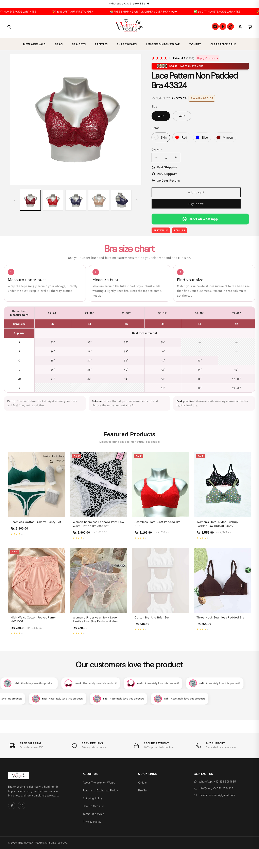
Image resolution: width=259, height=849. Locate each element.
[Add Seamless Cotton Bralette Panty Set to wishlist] (59, 465)
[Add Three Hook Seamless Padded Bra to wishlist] (245, 560)
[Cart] (249, 26)
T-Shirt (195, 44)
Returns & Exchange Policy (100, 790)
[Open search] (9, 26)
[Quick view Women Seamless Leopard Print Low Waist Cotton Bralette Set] (121, 457)
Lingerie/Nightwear (163, 44)
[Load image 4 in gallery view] (98, 200)
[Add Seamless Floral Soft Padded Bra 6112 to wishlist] (183, 465)
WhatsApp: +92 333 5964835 (217, 781)
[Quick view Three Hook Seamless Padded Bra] (245, 553)
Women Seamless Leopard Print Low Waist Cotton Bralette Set (98, 524)
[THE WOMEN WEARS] (129, 27)
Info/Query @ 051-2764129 (216, 788)
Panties (101, 44)
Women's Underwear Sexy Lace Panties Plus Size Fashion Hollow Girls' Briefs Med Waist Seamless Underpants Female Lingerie (96, 623)
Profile (142, 790)
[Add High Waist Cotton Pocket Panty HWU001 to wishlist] (59, 560)
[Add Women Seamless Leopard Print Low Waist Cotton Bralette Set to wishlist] (121, 465)
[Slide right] (137, 200)
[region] (129, 350)
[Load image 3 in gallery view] (75, 200)
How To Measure (93, 806)
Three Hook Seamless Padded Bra (220, 617)
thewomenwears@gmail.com (217, 795)
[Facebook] (222, 26)
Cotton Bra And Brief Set (152, 617)
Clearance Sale (223, 44)
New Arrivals (34, 44)
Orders (142, 782)
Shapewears (127, 44)
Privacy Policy (92, 821)
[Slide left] (14, 200)
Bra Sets (79, 44)
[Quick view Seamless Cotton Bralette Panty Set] (59, 457)
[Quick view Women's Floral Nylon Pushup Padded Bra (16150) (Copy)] (245, 457)
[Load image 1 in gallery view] (30, 200)
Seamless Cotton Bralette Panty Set (36, 522)
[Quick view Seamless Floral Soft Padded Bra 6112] (183, 457)
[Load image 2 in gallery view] (53, 200)
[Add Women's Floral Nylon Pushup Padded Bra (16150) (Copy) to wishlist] (245, 465)
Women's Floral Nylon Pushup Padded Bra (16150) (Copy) (217, 524)
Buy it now (196, 204)
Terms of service (93, 813)
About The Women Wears (99, 782)
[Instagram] (215, 26)
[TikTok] (230, 26)
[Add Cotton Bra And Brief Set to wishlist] (183, 560)
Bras (59, 44)
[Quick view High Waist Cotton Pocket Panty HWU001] (59, 553)
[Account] (240, 26)
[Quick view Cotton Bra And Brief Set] (183, 553)
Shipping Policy (93, 798)
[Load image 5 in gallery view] (121, 200)
